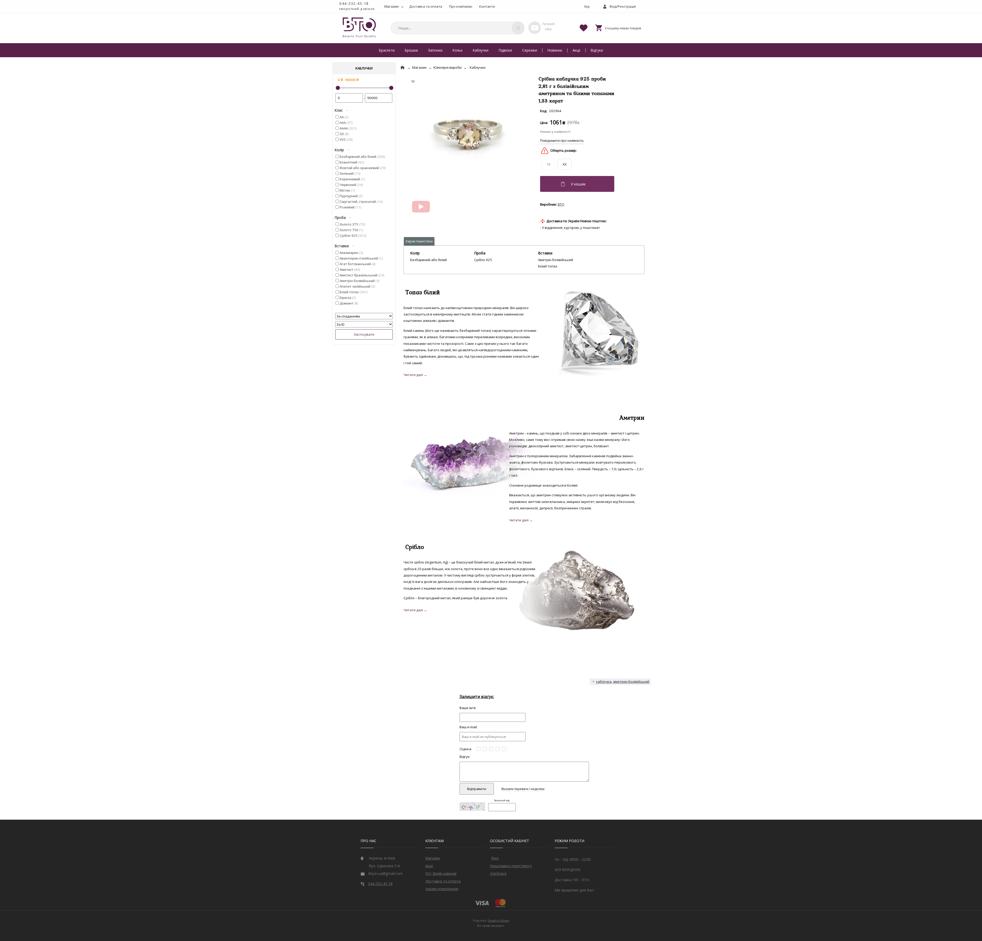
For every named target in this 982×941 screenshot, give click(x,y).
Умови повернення (441, 888)
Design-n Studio (498, 920)
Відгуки (597, 50)
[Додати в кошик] (578, 184)
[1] (478, 749)
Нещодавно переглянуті (511, 865)
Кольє (458, 50)
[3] (491, 749)
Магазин (391, 6)
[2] (485, 749)
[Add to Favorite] (414, 82)
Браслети (387, 50)
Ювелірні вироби (447, 67)
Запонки (435, 50)
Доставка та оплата (425, 6)
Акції (576, 50)
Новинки (555, 50)
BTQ (561, 204)
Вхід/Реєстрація (623, 6)
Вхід (494, 858)
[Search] (518, 27)
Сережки (529, 50)
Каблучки (480, 50)
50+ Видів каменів (440, 873)
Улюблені (498, 873)
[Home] (402, 67)
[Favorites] (583, 27)
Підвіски (505, 50)
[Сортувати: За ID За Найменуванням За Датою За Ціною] (364, 324)
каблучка (603, 681)
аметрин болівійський (631, 681)
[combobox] (456, 27)
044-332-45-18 (354, 3)
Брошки (411, 50)
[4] (497, 749)
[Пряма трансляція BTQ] (534, 27)
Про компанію (460, 6)
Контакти (487, 6)
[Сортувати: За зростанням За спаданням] (364, 316)
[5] (504, 749)
